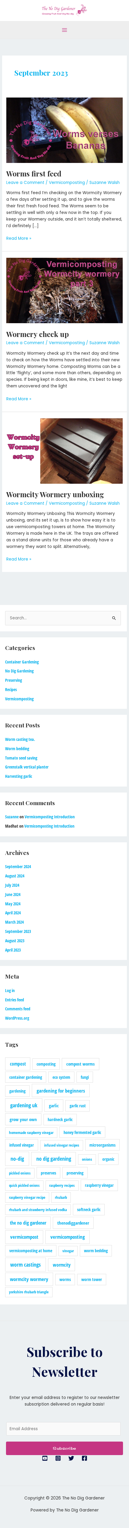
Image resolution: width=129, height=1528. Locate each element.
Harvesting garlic (18, 776)
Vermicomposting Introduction (50, 817)
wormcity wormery (29, 1279)
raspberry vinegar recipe (27, 1197)
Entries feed (14, 1000)
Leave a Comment (25, 182)
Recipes (11, 689)
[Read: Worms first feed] (64, 130)
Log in (10, 990)
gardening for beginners (61, 1090)
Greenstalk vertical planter (27, 767)
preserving (75, 1173)
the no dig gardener (28, 1223)
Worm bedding (17, 748)
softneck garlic (88, 1209)
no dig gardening (53, 1158)
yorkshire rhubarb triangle (29, 1292)
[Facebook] (84, 1458)
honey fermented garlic (82, 1132)
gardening (17, 1091)
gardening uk (23, 1105)
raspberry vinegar (99, 1185)
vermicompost (24, 1236)
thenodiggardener (73, 1223)
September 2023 (18, 931)
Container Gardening (22, 662)
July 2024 (12, 885)
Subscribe (64, 1448)
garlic (54, 1105)
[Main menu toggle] (64, 30)
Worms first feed (34, 173)
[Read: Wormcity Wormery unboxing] (64, 450)
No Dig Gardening (19, 671)
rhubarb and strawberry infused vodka (38, 1209)
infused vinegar (21, 1145)
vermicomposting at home (30, 1250)
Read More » (18, 238)
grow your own (23, 1119)
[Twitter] (71, 1458)
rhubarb (61, 1197)
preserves (48, 1173)
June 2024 (12, 894)
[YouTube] (45, 1458)
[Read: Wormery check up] (64, 290)
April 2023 (13, 950)
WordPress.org (17, 1018)
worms (65, 1279)
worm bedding (96, 1250)
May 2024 (12, 904)
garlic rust (78, 1105)
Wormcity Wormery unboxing (55, 494)
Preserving (13, 680)
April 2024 (13, 913)
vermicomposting (67, 1236)
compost (18, 1063)
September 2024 (18, 866)
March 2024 (14, 922)
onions (87, 1159)
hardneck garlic (60, 1119)
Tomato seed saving (21, 758)
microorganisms (102, 1145)
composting (46, 1064)
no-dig (17, 1158)
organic (108, 1159)
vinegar (68, 1250)
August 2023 (14, 940)
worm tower (91, 1279)
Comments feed (17, 1009)
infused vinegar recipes (61, 1145)
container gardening (25, 1077)
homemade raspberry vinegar (31, 1132)
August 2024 (14, 876)
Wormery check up (37, 334)
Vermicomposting (67, 182)
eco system (61, 1077)
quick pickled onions (24, 1185)
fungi (85, 1077)
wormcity (61, 1265)
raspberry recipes (62, 1185)
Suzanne (12, 817)
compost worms (80, 1064)
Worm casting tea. (20, 739)
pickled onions (20, 1173)
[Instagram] (58, 1458)
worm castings (25, 1264)
